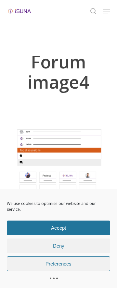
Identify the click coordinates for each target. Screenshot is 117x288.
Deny (58, 246)
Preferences (59, 263)
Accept (58, 228)
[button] (106, 11)
